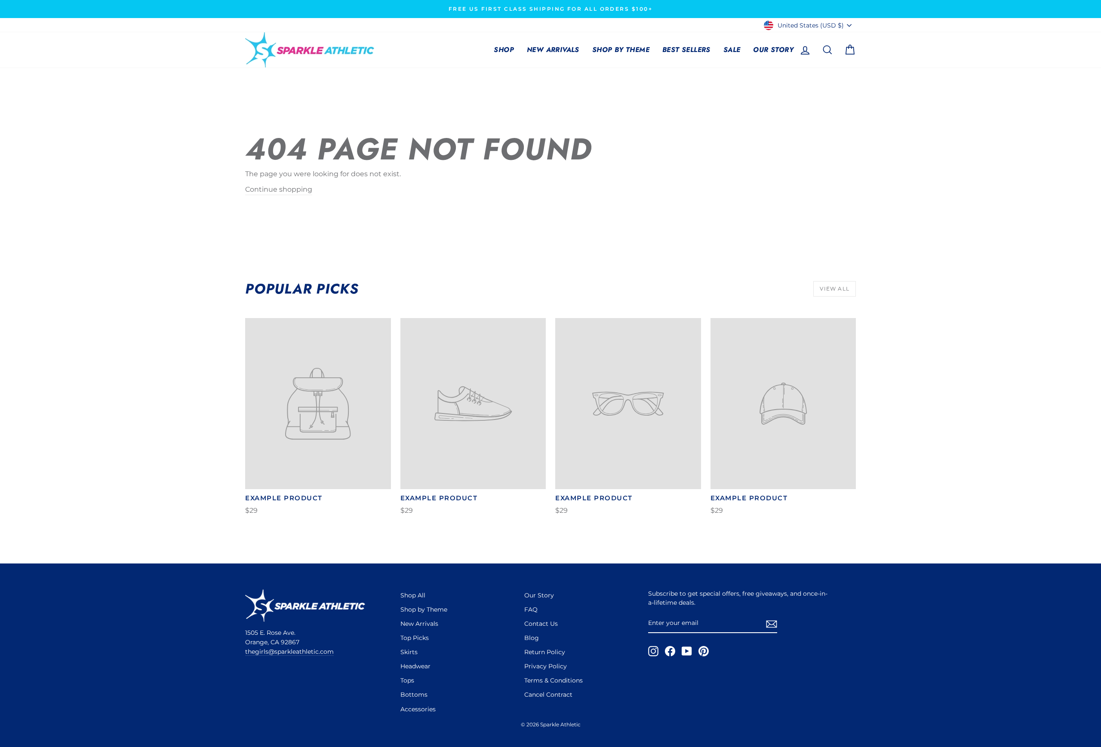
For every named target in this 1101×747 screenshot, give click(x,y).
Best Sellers (686, 50)
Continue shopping (278, 189)
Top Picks (414, 637)
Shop (504, 50)
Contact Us (541, 623)
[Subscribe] (771, 623)
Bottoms (413, 694)
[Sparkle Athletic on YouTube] (687, 651)
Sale (732, 50)
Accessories (418, 709)
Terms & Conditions (553, 680)
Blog (531, 637)
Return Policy (544, 652)
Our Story (773, 50)
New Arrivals (553, 50)
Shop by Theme (620, 50)
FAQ (531, 609)
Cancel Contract (548, 694)
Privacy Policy (545, 666)
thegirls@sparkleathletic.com (289, 651)
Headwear (415, 666)
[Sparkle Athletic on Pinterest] (703, 651)
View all (834, 288)
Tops (407, 680)
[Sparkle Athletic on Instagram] (653, 651)
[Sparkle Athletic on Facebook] (670, 651)
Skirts (409, 652)
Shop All (412, 595)
